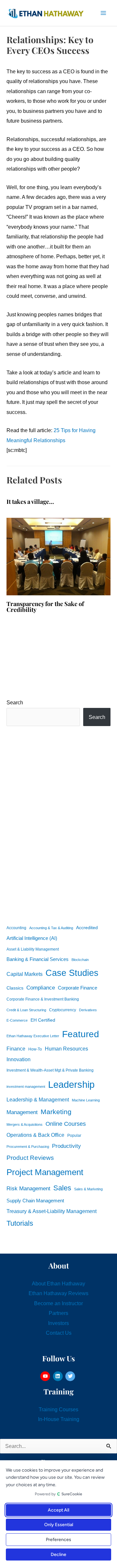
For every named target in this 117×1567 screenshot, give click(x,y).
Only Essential (58, 1524)
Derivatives (88, 1010)
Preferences (58, 1539)
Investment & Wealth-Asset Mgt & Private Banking (50, 1070)
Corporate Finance (77, 987)
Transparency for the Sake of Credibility (45, 606)
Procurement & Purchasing (27, 1146)
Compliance (40, 987)
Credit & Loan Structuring (26, 1010)
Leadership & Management (37, 1099)
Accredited (87, 927)
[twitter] (71, 1376)
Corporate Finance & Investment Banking (42, 999)
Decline (58, 1554)
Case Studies (72, 973)
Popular (74, 1135)
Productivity (66, 1146)
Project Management (44, 1172)
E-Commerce (17, 1020)
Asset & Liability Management (32, 949)
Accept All (58, 1510)
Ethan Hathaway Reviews (58, 1293)
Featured (80, 1034)
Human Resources (66, 1048)
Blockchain (80, 960)
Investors (58, 1323)
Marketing (56, 1111)
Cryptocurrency (62, 1010)
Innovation (18, 1059)
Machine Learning (86, 1100)
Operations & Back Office (35, 1135)
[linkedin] (58, 1376)
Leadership (71, 1084)
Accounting (16, 928)
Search (14, 702)
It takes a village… (30, 501)
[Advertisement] (58, 824)
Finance (15, 1048)
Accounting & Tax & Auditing (51, 928)
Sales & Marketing (88, 1189)
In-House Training (58, 1419)
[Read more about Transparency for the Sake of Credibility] (58, 556)
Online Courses (66, 1124)
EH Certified (43, 1020)
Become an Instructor (58, 1303)
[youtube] (46, 1376)
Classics (14, 987)
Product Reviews (30, 1157)
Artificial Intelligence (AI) (31, 938)
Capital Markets (24, 974)
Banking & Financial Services (37, 959)
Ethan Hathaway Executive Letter (32, 1036)
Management (22, 1112)
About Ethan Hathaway (58, 1283)
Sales (62, 1188)
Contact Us (59, 1333)
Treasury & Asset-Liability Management (51, 1211)
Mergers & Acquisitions (24, 1124)
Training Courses (58, 1409)
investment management (25, 1086)
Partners (58, 1313)
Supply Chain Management (35, 1200)
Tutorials (19, 1223)
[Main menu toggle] (103, 13)
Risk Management (28, 1188)
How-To (35, 1049)
